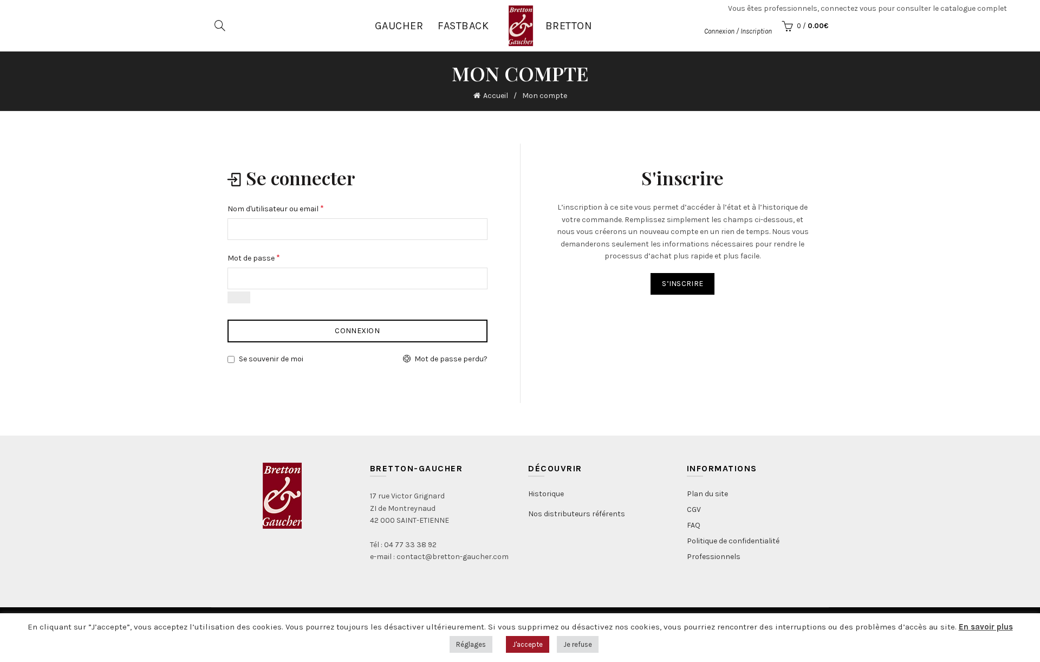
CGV (694, 509)
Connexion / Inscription (738, 31)
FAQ (693, 525)
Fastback (463, 26)
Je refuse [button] (577, 644)
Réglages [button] (471, 644)
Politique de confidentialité (733, 541)
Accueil (495, 95)
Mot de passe (253, 257)
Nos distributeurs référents (576, 513)
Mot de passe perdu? (450, 359)
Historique (546, 493)
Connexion (357, 330)
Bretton (569, 26)
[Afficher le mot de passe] (238, 297)
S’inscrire (682, 283)
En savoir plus (986, 627)
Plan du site (707, 493)
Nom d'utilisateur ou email (275, 208)
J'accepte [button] (527, 644)
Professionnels (713, 556)
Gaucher (399, 26)
